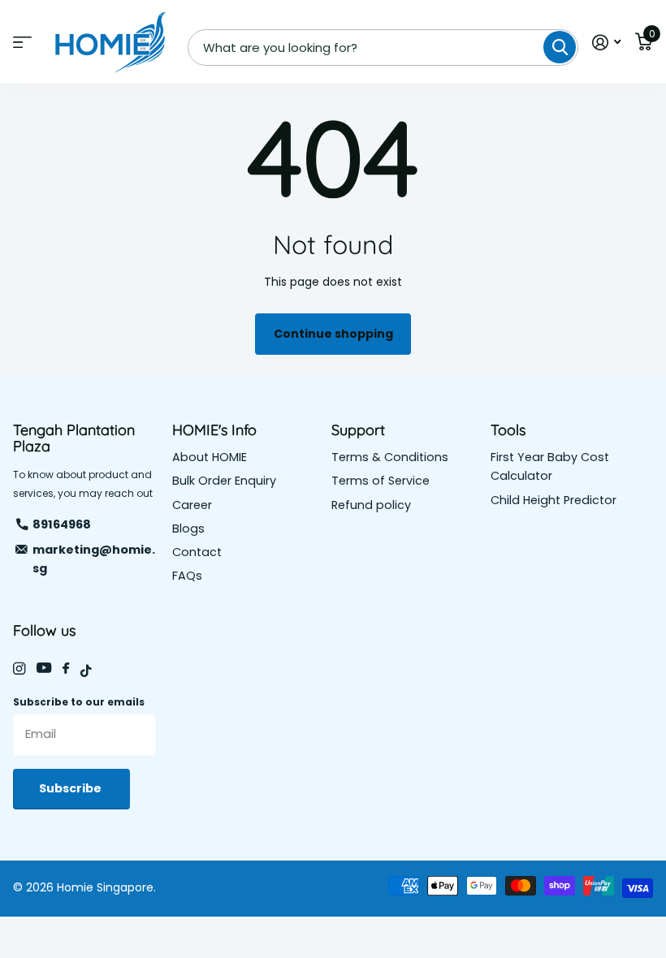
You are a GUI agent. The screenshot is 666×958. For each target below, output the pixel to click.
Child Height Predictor (553, 500)
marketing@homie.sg (93, 559)
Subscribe (71, 788)
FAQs (187, 575)
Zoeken (559, 47)
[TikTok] (86, 671)
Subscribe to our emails (79, 702)
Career (192, 505)
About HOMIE (209, 457)
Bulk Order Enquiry (224, 481)
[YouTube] (44, 668)
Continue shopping (333, 334)
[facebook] (66, 669)
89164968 (61, 524)
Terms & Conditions (389, 457)
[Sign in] (606, 42)
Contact (197, 552)
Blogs (188, 528)
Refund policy (371, 505)
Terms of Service (380, 481)
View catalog (22, 43)
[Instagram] (19, 668)
